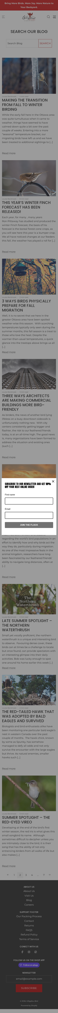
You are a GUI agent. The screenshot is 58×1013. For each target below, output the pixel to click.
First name (10, 495)
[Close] (53, 481)
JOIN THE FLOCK (29, 525)
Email (7, 509)
